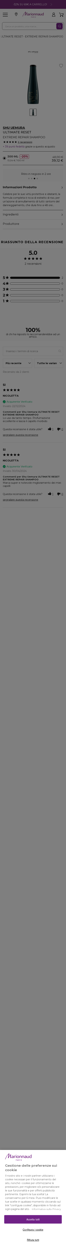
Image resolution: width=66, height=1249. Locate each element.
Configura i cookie (33, 1229)
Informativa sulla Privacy (46, 1209)
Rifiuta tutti (33, 1240)
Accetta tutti (33, 1219)
